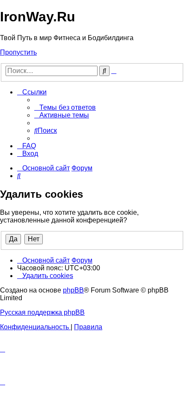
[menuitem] (65, 107)
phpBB (73, 290)
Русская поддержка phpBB (42, 312)
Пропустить (18, 52)
